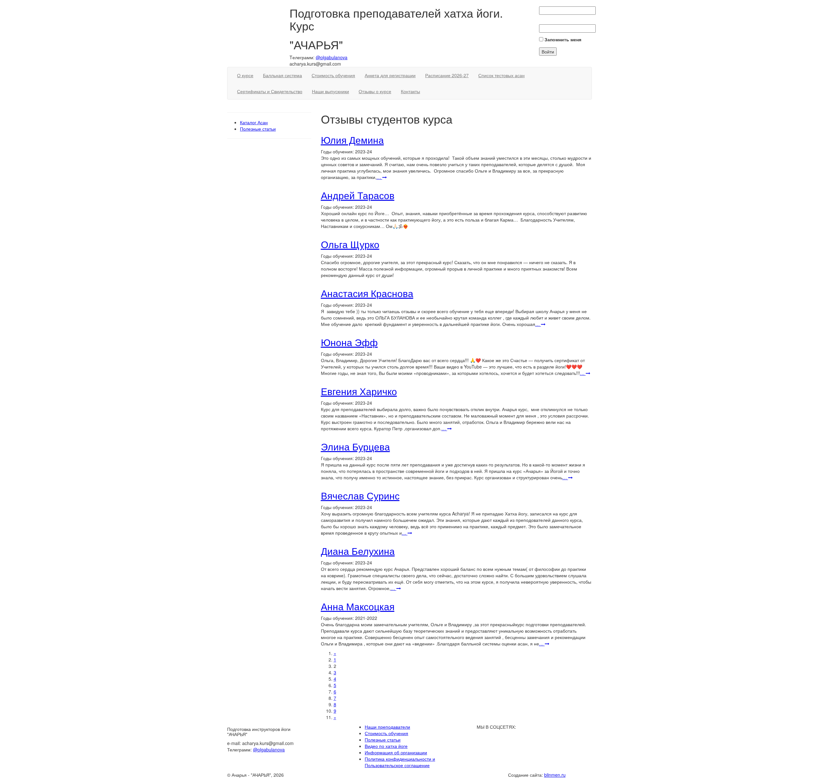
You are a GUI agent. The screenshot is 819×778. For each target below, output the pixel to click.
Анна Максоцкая (357, 606)
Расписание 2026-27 (447, 75)
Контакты (410, 91)
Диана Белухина (358, 551)
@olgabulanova (331, 57)
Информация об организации (396, 752)
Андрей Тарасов (357, 195)
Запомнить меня (562, 39)
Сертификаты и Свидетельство (269, 91)
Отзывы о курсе (375, 91)
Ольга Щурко (350, 244)
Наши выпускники (330, 91)
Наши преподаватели (387, 727)
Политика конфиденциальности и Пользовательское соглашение (400, 762)
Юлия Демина (352, 140)
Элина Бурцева (355, 446)
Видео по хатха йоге (386, 746)
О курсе (245, 75)
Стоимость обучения (333, 75)
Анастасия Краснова (367, 293)
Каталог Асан (254, 122)
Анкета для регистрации (390, 75)
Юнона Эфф (349, 342)
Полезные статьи (258, 129)
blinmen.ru (555, 775)
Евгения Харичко (359, 391)
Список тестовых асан (501, 75)
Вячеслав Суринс (360, 495)
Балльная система (282, 75)
